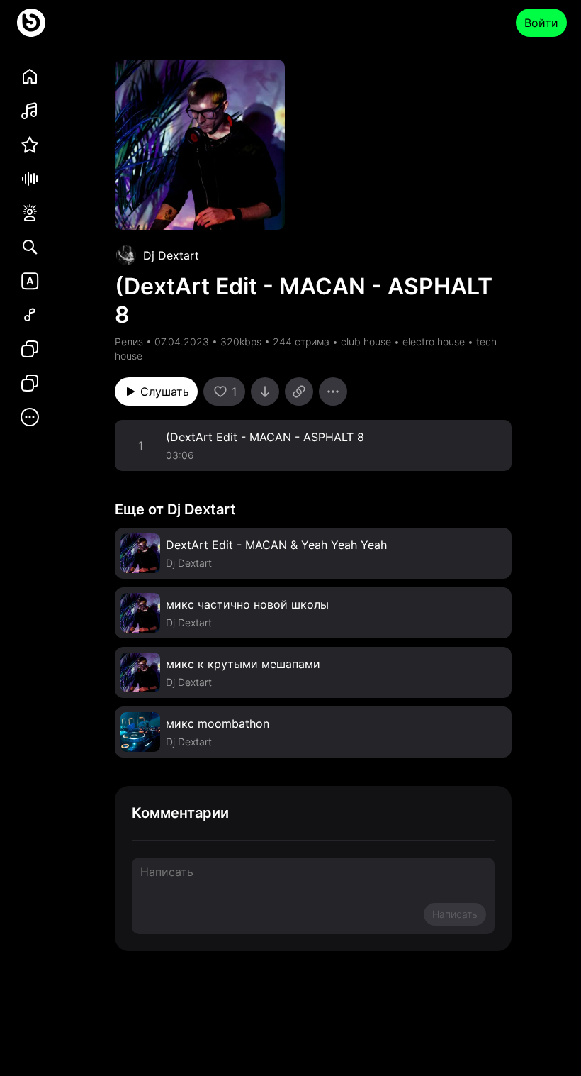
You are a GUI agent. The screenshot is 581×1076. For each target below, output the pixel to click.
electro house (433, 341)
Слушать (164, 391)
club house (366, 341)
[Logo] (31, 23)
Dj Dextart (171, 255)
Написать (455, 914)
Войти (541, 23)
